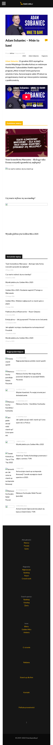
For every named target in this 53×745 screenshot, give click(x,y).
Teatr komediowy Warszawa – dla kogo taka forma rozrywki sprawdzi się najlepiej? (25, 161)
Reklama (26, 662)
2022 (24, 56)
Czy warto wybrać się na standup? (20, 198)
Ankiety (27, 632)
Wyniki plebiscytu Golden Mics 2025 (21, 234)
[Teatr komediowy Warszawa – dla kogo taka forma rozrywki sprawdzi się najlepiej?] (26, 143)
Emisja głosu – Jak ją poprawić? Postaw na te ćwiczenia (26, 319)
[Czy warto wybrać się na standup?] (26, 181)
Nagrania (45, 56)
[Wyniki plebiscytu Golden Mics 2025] (26, 217)
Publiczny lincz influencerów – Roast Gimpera (22, 312)
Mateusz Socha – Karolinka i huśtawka (30, 404)
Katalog (27, 602)
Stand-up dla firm (26, 677)
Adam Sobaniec (34, 56)
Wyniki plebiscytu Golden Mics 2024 (19, 338)
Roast (26, 576)
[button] (4, 4)
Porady (26, 546)
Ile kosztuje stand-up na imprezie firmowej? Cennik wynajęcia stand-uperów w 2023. (29, 474)
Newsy (26, 543)
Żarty (26, 605)
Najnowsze (26, 570)
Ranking (26, 573)
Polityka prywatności (27, 707)
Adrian (12, 53)
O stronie (26, 647)
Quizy (26, 549)
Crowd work (26, 579)
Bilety (26, 626)
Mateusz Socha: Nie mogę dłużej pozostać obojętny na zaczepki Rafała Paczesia (30, 377)
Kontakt (26, 692)
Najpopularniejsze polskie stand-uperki (31, 361)
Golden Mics (26, 629)
